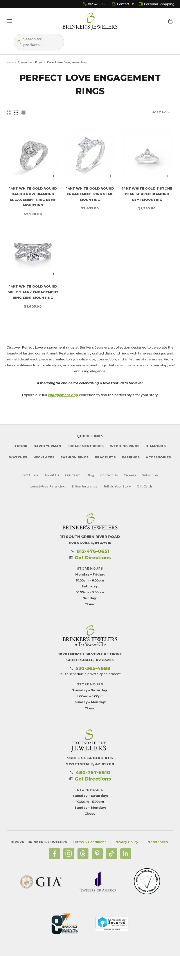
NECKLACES (44, 457)
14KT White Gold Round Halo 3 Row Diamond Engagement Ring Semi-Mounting (33, 196)
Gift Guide (30, 475)
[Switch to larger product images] (9, 112)
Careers (130, 475)
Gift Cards (145, 486)
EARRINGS (131, 457)
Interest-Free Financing (46, 486)
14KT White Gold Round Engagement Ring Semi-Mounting (90, 194)
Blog (90, 475)
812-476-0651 (97, 4)
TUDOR (20, 446)
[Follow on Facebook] (54, 853)
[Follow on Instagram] (68, 853)
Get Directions (93, 557)
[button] (39, 42)
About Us (52, 475)
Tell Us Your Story (117, 486)
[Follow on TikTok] (111, 853)
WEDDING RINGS (125, 446)
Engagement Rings (30, 62)
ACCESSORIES (158, 457)
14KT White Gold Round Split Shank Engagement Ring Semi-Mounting (32, 292)
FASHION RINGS (75, 457)
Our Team (73, 475)
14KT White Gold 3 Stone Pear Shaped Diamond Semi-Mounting (147, 194)
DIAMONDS (156, 446)
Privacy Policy (126, 842)
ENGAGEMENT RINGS (85, 446)
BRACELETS (105, 457)
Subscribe (150, 475)
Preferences (157, 842)
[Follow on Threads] (82, 853)
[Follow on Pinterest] (97, 853)
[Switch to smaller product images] (16, 112)
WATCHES (18, 457)
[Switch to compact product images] (23, 112)
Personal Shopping (159, 4)
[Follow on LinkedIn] (125, 853)
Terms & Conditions (89, 842)
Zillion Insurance (84, 486)
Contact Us (125, 4)
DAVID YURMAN (47, 446)
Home (9, 62)
